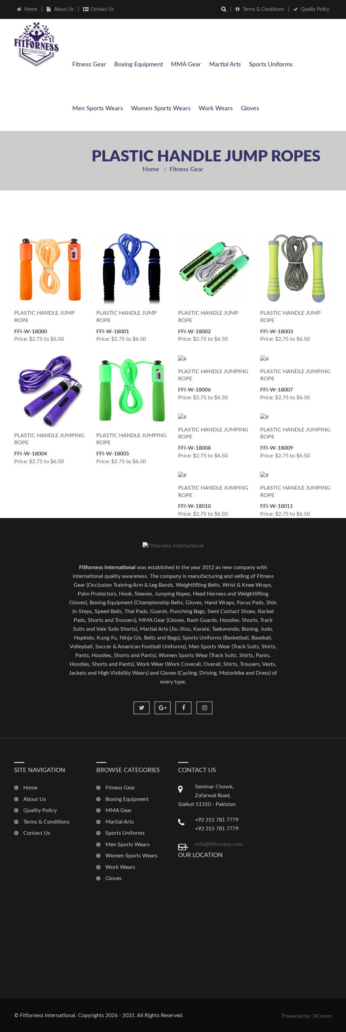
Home (30, 9)
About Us (64, 9)
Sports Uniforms (271, 65)
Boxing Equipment (138, 65)
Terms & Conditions (263, 9)
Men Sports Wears (97, 109)
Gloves (250, 109)
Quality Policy (315, 9)
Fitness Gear (89, 65)
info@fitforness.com (219, 844)
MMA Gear (186, 65)
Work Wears (216, 109)
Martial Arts (225, 65)
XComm (322, 1016)
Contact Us (102, 9)
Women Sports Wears (161, 109)
